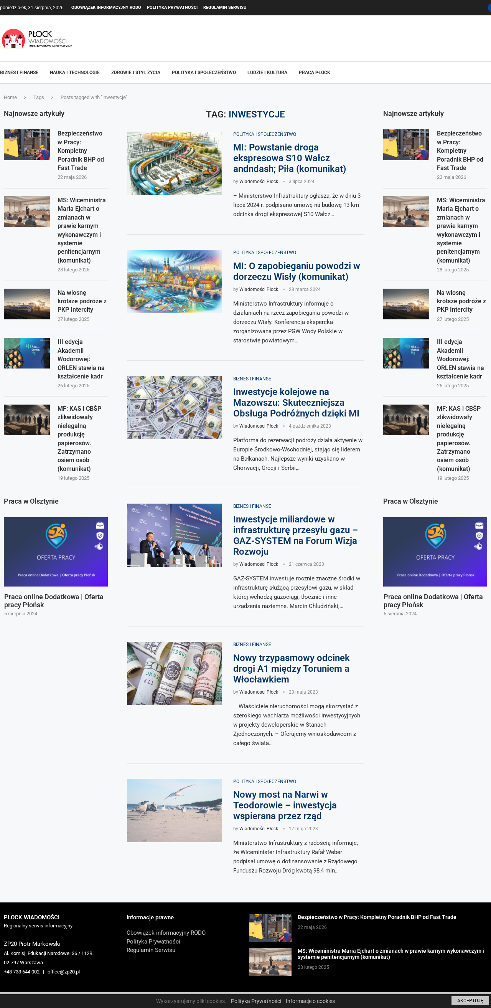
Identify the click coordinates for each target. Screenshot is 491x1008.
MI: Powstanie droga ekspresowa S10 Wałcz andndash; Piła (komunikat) (289, 158)
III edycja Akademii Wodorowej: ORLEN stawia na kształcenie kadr (460, 359)
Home (10, 97)
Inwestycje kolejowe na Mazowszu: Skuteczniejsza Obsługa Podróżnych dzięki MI (296, 403)
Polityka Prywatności (172, 7)
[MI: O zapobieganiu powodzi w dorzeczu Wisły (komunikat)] (174, 281)
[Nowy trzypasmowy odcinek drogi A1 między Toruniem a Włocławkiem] (174, 673)
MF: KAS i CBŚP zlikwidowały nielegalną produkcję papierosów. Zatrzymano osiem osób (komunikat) (459, 439)
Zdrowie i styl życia (135, 72)
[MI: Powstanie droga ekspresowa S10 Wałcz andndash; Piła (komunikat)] (174, 163)
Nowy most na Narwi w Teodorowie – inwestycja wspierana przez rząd (285, 805)
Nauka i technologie (75, 72)
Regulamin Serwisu (224, 7)
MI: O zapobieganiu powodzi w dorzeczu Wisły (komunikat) (296, 271)
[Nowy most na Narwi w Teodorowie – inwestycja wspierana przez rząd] (174, 810)
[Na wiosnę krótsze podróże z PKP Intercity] (406, 304)
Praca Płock (314, 72)
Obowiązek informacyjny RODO (106, 7)
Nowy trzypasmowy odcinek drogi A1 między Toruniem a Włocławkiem (291, 669)
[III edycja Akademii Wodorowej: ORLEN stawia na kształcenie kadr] (406, 353)
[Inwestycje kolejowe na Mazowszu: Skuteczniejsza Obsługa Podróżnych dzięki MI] (174, 408)
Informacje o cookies (310, 1001)
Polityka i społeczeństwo (204, 72)
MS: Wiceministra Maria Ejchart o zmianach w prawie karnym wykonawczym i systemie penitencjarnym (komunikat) (461, 230)
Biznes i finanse (19, 72)
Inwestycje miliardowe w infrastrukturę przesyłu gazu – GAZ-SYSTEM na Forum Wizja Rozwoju (295, 535)
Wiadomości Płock (258, 181)
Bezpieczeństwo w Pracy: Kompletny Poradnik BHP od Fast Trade (460, 151)
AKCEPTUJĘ (470, 1000)
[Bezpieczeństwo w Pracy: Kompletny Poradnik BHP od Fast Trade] (406, 144)
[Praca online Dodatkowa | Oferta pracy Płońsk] (436, 552)
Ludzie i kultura (267, 72)
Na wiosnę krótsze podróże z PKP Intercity (461, 301)
